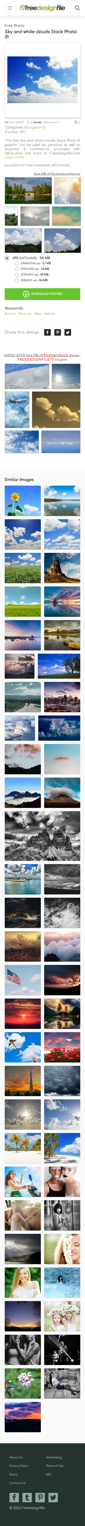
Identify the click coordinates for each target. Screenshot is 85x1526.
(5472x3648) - (31, 258)
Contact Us (17, 1483)
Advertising (54, 1457)
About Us (15, 1457)
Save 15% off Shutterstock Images (57, 173)
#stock (10, 313)
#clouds (24, 313)
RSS (48, 1474)
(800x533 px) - (34, 280)
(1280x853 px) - (35, 274)
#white (49, 313)
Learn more (14, 157)
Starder (37, 122)
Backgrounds (35, 127)
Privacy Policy (18, 1465)
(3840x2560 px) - (36, 263)
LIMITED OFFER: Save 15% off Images (41, 355)
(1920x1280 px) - (35, 269)
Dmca (13, 1474)
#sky (37, 313)
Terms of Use (55, 1465)
